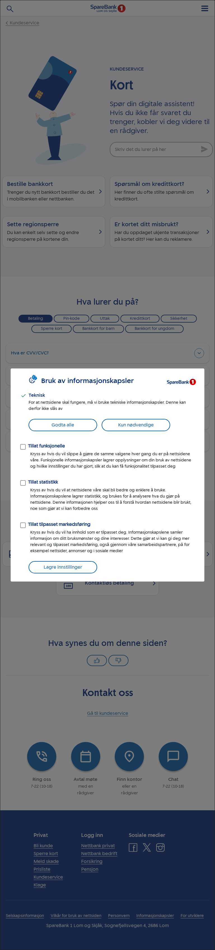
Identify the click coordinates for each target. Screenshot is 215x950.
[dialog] (107, 475)
